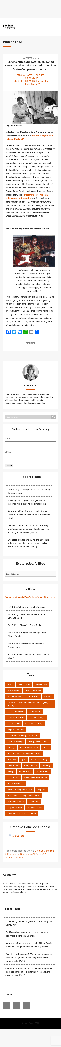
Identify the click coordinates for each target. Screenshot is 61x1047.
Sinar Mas (33, 801)
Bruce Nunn (33, 696)
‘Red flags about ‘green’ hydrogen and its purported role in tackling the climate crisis (27, 502)
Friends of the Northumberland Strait (24, 753)
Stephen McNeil (35, 807)
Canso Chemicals (15, 711)
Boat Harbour (14, 690)
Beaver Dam (41, 684)
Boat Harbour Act (33, 690)
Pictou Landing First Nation (20, 789)
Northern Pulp (42, 771)
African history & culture (30, 75)
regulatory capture (31, 795)
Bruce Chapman (15, 696)
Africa (10, 684)
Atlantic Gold (24, 684)
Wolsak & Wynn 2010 (42, 135)
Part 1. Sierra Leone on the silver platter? (26, 606)
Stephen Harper (15, 807)
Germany (12, 759)
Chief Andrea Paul (16, 717)
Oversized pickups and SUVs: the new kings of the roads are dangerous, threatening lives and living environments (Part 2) (28, 543)
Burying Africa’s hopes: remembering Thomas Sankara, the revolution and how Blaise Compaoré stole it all (30, 65)
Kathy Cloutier (30, 765)
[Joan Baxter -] (23, 26)
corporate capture (16, 729)
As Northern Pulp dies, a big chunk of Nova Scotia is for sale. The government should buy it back (29, 514)
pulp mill (41, 789)
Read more (30, 343)
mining (10, 771)
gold (24, 759)
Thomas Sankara (31, 84)
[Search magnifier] (53, 417)
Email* (8, 452)
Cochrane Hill (14, 723)
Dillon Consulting (15, 741)
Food (46, 747)
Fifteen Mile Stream (29, 747)
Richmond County (16, 801)
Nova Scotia (13, 777)
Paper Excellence (15, 783)
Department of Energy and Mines (22, 735)
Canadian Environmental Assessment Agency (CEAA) (28, 704)
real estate (12, 795)
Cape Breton (34, 711)
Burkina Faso (31, 78)
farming (11, 747)
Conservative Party (33, 723)
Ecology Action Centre (38, 741)
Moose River (25, 771)
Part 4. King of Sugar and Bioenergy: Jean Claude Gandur (27, 634)
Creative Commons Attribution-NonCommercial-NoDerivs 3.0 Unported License (29, 854)
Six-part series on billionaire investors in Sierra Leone (30, 597)
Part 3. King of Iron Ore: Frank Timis (24, 625)
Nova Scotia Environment (35, 777)
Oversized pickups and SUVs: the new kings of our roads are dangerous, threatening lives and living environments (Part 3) (28, 529)
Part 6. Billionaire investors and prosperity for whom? (28, 656)
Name (8, 438)
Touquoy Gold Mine (16, 813)
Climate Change (37, 717)
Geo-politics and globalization (31, 81)
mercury (46, 765)
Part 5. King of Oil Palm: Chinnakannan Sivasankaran (26, 645)
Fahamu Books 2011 (16, 138)
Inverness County (39, 759)
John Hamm (13, 765)
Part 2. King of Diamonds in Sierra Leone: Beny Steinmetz (27, 616)
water (33, 813)
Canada (47, 696)
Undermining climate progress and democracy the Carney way (29, 491)
